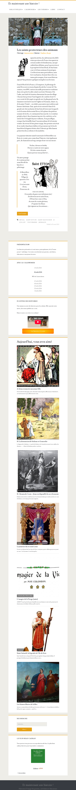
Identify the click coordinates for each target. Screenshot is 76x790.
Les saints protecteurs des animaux (38, 32)
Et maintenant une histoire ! (23, 3)
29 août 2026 (38, 286)
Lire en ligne (21, 773)
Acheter (35, 768)
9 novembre (32, 222)
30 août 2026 (38, 288)
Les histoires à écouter (38, 331)
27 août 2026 (38, 281)
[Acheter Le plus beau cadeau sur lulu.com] (38, 756)
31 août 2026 (38, 291)
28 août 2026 (38, 283)
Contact (61, 9)
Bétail (22, 220)
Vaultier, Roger (46, 53)
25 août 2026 (38, 268)
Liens (53, 9)
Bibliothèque (15, 9)
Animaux (42, 222)
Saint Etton (31, 220)
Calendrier (29, 9)
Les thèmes (43, 9)
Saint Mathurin (45, 220)
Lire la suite (23, 213)
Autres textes (28, 53)
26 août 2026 (38, 272)
